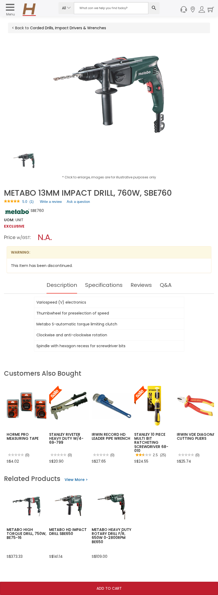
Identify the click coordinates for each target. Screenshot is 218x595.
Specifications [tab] (104, 285)
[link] (12, 202)
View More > (76, 479)
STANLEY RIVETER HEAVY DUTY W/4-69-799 (66, 438)
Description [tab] (62, 285)
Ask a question (78, 202)
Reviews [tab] (141, 285)
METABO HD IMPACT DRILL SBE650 (68, 531)
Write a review (51, 203)
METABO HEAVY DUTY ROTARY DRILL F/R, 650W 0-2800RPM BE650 (111, 535)
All (64, 8)
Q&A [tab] (165, 285)
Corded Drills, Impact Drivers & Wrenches (68, 28)
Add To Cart (109, 588)
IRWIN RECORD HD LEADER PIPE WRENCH (111, 436)
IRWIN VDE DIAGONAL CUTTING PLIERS (197, 436)
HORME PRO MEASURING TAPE (23, 436)
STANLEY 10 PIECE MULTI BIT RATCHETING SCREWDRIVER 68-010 (151, 443)
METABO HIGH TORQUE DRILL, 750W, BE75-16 (26, 533)
